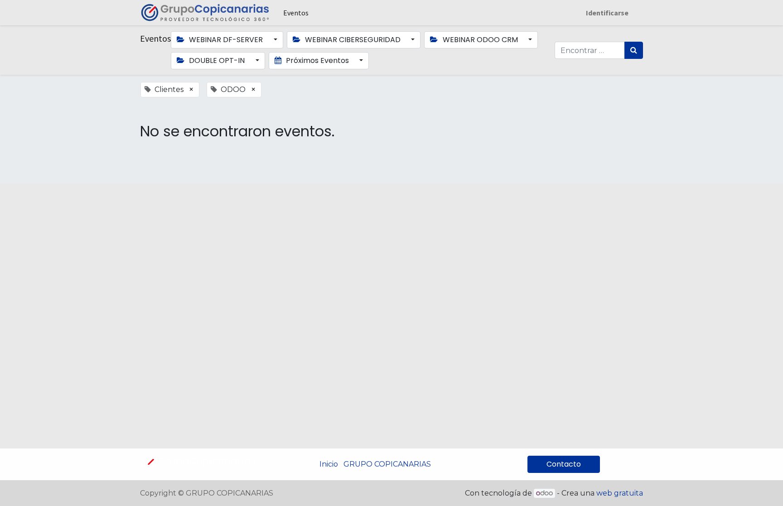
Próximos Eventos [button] (317, 60)
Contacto (563, 464)
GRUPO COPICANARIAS (387, 464)
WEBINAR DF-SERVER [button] (226, 39)
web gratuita (619, 493)
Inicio (328, 464)
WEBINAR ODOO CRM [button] (480, 39)
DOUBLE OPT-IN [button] (216, 60)
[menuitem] (296, 13)
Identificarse (607, 12)
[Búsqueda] (633, 50)
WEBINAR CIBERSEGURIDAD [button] (352, 39)
